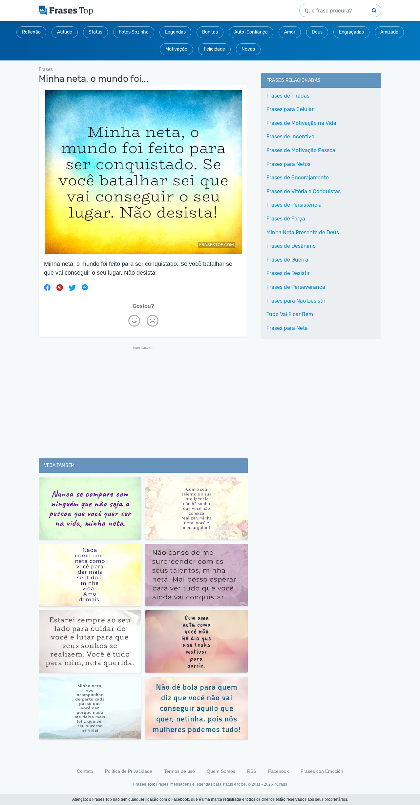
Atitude (64, 32)
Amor (289, 32)
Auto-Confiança (251, 32)
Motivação (176, 49)
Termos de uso (179, 771)
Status (95, 32)
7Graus (280, 784)
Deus (317, 32)
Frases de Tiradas (287, 96)
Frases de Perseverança (295, 287)
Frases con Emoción (322, 771)
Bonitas (210, 32)
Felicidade (214, 49)
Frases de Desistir (288, 273)
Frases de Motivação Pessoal (301, 150)
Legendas (175, 32)
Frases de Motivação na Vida (301, 123)
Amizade (389, 32)
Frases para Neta (287, 328)
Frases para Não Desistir (296, 301)
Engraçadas (351, 32)
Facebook (278, 771)
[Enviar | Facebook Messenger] (85, 287)
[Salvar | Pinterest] (60, 287)
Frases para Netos (288, 164)
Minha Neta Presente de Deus (302, 232)
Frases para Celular (290, 109)
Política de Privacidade (128, 771)
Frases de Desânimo (291, 246)
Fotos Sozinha (134, 32)
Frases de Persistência (294, 205)
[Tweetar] (72, 287)
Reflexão (31, 32)
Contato (85, 771)
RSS (251, 771)
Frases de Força (285, 219)
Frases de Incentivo (290, 136)
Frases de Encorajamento (297, 177)
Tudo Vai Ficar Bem (289, 314)
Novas (248, 49)
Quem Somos (221, 771)
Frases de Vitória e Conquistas (303, 191)
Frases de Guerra (287, 260)
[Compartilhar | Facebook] (47, 287)
